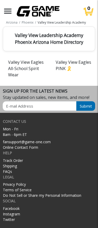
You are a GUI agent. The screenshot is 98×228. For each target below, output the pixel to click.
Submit (86, 106)
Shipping (10, 165)
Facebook (11, 208)
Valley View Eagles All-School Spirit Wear (26, 68)
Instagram (11, 213)
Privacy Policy (14, 184)
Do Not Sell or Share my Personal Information (42, 195)
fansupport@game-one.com (27, 141)
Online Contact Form (20, 147)
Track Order (13, 160)
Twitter (9, 219)
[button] (8, 11)
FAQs (7, 171)
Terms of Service (17, 189)
